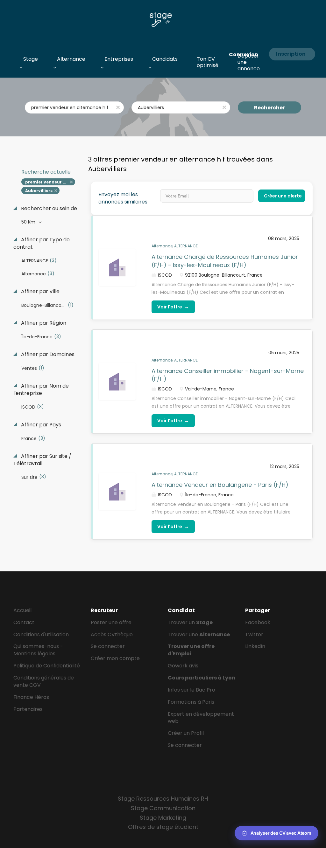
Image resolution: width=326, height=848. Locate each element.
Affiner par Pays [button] (40, 424)
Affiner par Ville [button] (40, 291)
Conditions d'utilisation (41, 634)
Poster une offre (111, 622)
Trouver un (190, 622)
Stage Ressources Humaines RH (163, 799)
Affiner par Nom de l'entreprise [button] (41, 390)
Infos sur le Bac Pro (191, 689)
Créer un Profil (186, 733)
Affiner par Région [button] (43, 323)
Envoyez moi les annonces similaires (122, 198)
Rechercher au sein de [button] (48, 208)
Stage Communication (163, 808)
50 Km (29, 222)
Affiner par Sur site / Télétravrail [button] (42, 460)
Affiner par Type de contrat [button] (41, 243)
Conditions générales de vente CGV (43, 681)
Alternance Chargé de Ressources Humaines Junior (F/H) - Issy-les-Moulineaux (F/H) (225, 261)
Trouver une (199, 634)
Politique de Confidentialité (46, 665)
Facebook (257, 622)
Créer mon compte (115, 658)
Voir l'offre (173, 306)
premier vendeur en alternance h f (50, 182)
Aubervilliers (39, 190)
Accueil (22, 610)
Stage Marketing (163, 818)
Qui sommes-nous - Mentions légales (38, 650)
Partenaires (28, 709)
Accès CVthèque (112, 634)
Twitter (254, 634)
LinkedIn (255, 646)
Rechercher (269, 107)
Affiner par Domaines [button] (47, 354)
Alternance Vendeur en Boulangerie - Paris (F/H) (220, 485)
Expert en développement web (201, 717)
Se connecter (108, 646)
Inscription (291, 54)
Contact (23, 622)
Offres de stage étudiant (163, 827)
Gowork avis (183, 665)
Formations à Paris (191, 702)
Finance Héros (31, 697)
